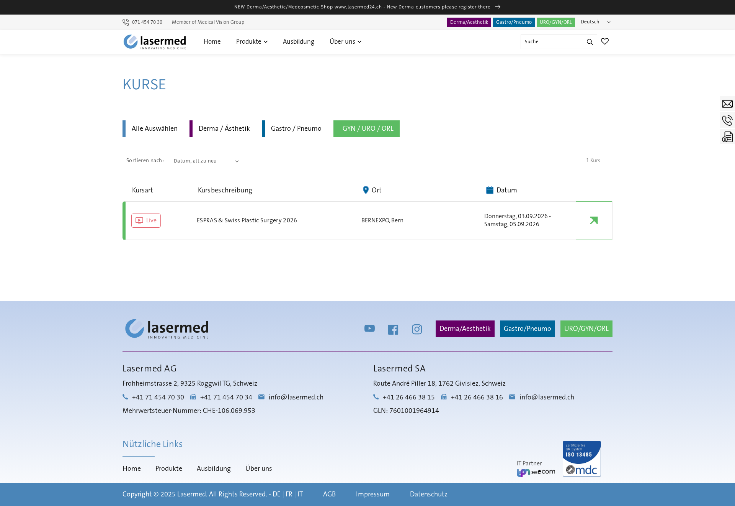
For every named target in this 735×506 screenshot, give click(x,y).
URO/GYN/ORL (556, 22)
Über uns (343, 41)
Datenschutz (429, 494)
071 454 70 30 (147, 22)
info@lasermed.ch (296, 397)
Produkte (249, 41)
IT (300, 494)
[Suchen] (590, 42)
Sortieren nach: (145, 161)
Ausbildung (298, 41)
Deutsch (590, 22)
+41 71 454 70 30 (158, 397)
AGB (329, 494)
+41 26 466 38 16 (477, 397)
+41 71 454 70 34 (226, 397)
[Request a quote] (727, 136)
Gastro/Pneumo (514, 22)
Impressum (373, 494)
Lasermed (191, 494)
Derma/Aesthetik (469, 22)
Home (212, 41)
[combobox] (559, 42)
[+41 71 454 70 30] (727, 120)
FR (289, 494)
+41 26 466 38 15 (409, 397)
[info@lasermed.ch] (727, 103)
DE (277, 494)
